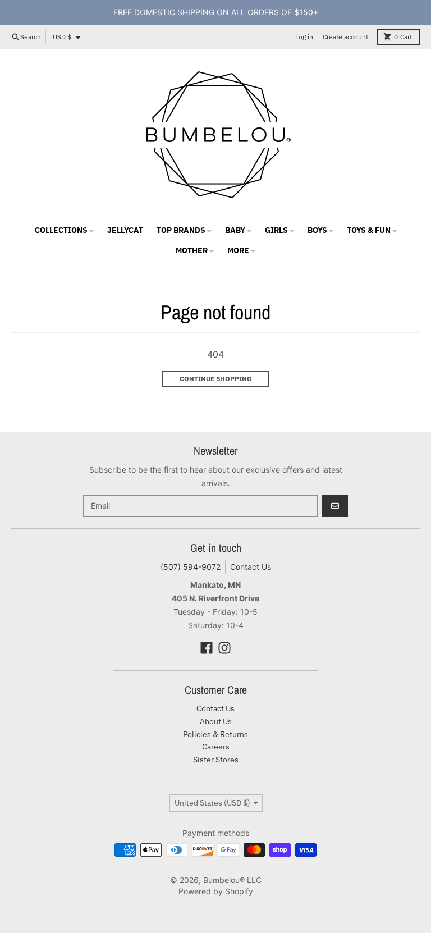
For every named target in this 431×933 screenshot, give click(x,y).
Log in (304, 37)
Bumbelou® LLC (232, 880)
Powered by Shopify (215, 891)
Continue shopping (216, 378)
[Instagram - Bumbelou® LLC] (224, 648)
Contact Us (250, 566)
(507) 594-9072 (191, 566)
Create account (345, 37)
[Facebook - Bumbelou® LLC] (206, 648)
